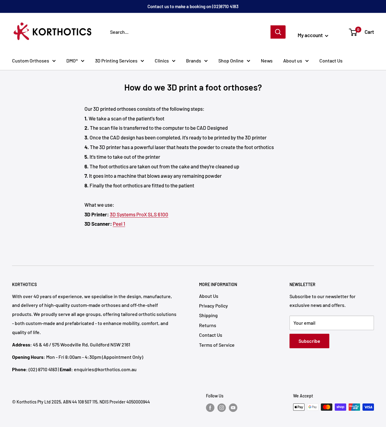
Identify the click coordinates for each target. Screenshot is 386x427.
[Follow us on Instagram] (221, 407)
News (267, 60)
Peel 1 (119, 224)
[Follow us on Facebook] (210, 407)
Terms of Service (217, 345)
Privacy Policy (213, 305)
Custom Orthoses (30, 60)
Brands (193, 60)
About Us (208, 296)
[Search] (278, 32)
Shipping (208, 315)
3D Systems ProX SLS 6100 (139, 214)
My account (311, 35)
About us (292, 60)
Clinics (162, 60)
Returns (207, 325)
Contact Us (331, 60)
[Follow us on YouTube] (233, 407)
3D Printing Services (116, 60)
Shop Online (231, 60)
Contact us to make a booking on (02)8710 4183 (193, 6)
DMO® (72, 60)
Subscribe (309, 341)
